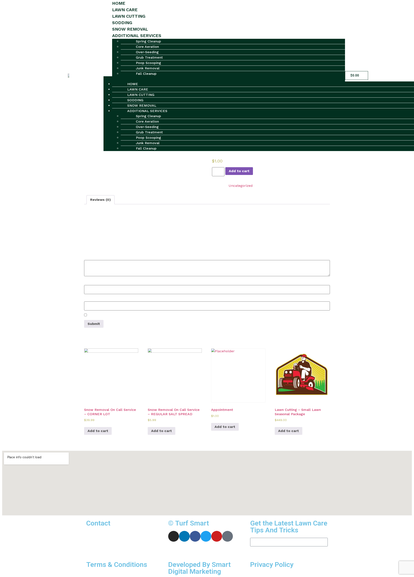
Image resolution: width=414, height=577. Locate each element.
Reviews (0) (100, 200)
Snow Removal (130, 29)
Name (90, 282)
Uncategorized (241, 186)
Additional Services (136, 35)
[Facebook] (195, 536)
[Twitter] (206, 536)
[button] (224, 78)
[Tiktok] (227, 536)
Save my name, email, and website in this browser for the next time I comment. (154, 315)
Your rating (94, 245)
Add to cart (239, 171)
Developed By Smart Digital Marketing (199, 567)
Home (118, 3)
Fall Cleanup (146, 74)
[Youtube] (216, 536)
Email (90, 299)
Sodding (122, 22)
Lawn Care (125, 9)
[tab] (100, 199)
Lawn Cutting (128, 16)
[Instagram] (173, 536)
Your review (95, 257)
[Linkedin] (184, 536)
